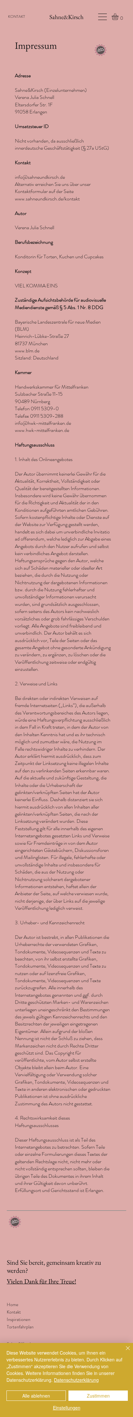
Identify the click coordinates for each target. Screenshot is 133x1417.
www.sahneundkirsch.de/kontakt (47, 198)
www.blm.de (27, 350)
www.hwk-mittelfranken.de (42, 430)
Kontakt (14, 1312)
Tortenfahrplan (20, 1327)
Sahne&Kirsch (66, 17)
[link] (119, 16)
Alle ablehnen (36, 1395)
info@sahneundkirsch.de (40, 177)
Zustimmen (98, 1395)
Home (12, 1304)
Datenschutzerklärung (76, 1380)
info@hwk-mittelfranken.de (43, 423)
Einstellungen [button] (66, 1407)
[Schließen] (124, 1352)
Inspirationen (18, 1319)
